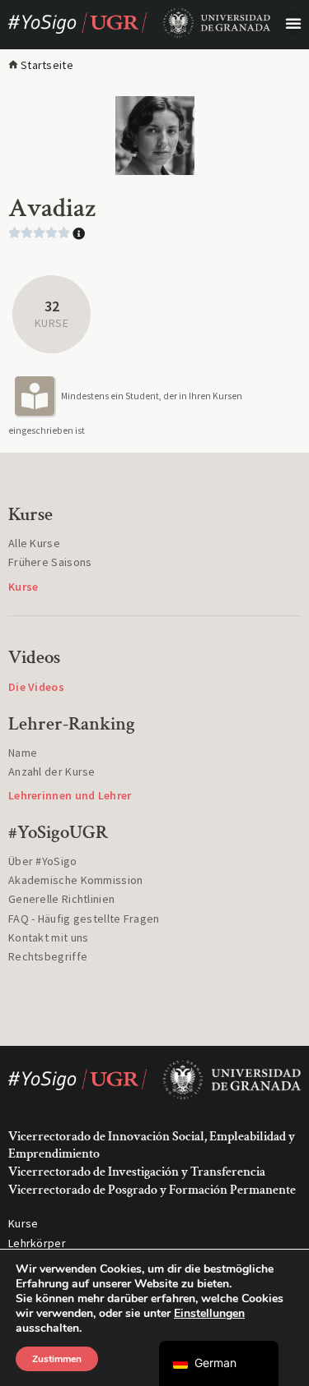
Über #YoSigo (42, 861)
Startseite (47, 65)
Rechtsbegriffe (47, 956)
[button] (294, 23)
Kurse (23, 1223)
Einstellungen (209, 1313)
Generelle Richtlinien (61, 898)
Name (22, 752)
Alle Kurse (34, 543)
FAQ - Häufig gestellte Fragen (84, 918)
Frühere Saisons (50, 562)
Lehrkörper (37, 1243)
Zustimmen (57, 1358)
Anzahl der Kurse (52, 771)
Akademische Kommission (75, 880)
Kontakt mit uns (48, 937)
